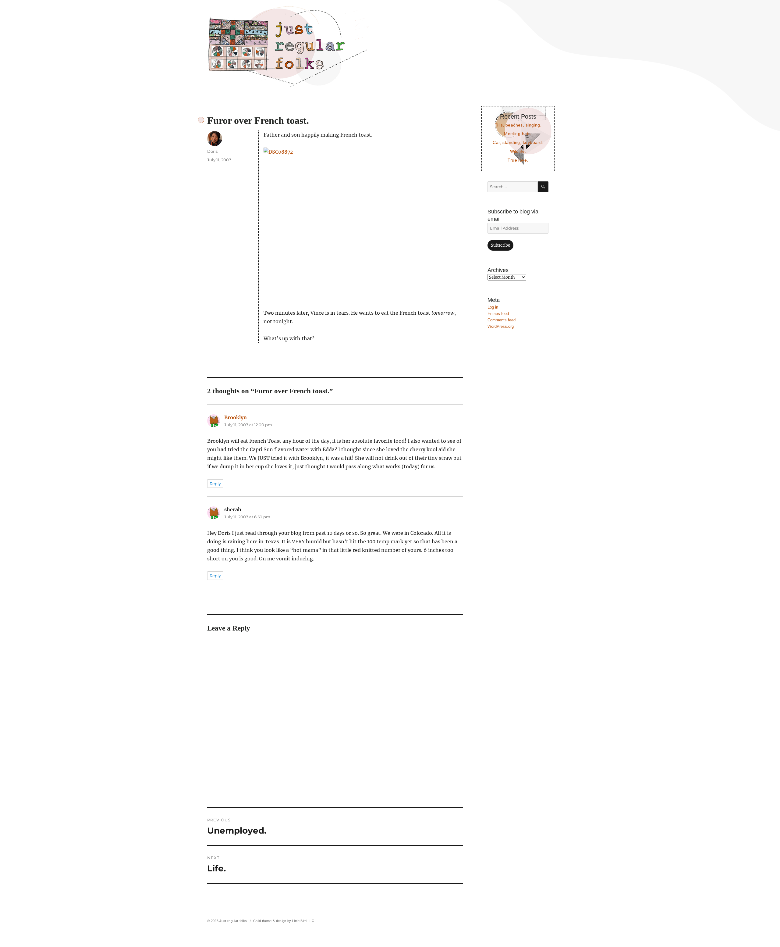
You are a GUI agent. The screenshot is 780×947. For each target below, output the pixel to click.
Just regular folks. (233, 921)
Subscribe (500, 245)
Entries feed (498, 313)
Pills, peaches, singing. (518, 125)
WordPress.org (501, 326)
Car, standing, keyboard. (518, 142)
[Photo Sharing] (363, 224)
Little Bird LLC (303, 921)
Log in (493, 307)
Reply (215, 483)
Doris (212, 151)
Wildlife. (518, 151)
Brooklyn (235, 417)
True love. (518, 160)
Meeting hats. (518, 133)
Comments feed (502, 320)
